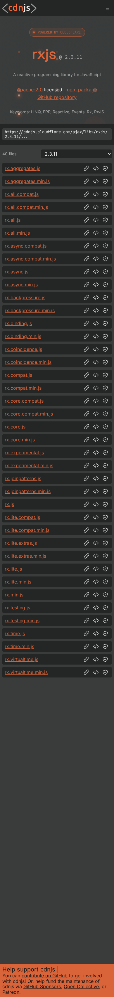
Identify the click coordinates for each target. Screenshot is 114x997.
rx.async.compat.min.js (30, 258)
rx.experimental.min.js (29, 465)
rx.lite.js (13, 568)
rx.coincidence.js (23, 349)
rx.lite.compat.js (22, 517)
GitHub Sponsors (42, 986)
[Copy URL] (86, 168)
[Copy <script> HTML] (96, 168)
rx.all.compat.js (22, 194)
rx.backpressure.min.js (30, 310)
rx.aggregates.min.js (27, 181)
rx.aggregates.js (22, 168)
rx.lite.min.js (18, 581)
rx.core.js (15, 426)
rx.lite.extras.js (21, 543)
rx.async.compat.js (25, 245)
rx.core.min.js (20, 439)
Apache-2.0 (30, 90)
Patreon (10, 992)
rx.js (9, 504)
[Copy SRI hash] (105, 168)
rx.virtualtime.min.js (26, 672)
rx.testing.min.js (22, 620)
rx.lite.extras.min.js (25, 556)
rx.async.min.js (21, 284)
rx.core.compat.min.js (29, 413)
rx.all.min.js (17, 233)
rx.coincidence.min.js (28, 362)
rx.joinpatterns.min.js (28, 491)
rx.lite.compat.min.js (27, 530)
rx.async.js (16, 271)
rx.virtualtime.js (21, 659)
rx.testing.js (17, 607)
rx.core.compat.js (24, 400)
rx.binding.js (18, 323)
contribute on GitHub (45, 975)
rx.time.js (15, 633)
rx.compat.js (18, 375)
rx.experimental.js (24, 452)
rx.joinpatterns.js (23, 478)
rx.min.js (14, 594)
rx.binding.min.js (23, 336)
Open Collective (81, 986)
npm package (82, 90)
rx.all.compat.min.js (26, 207)
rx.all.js (12, 220)
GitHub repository (57, 97)
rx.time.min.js (19, 646)
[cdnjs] (19, 8)
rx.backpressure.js (25, 297)
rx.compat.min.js (23, 388)
